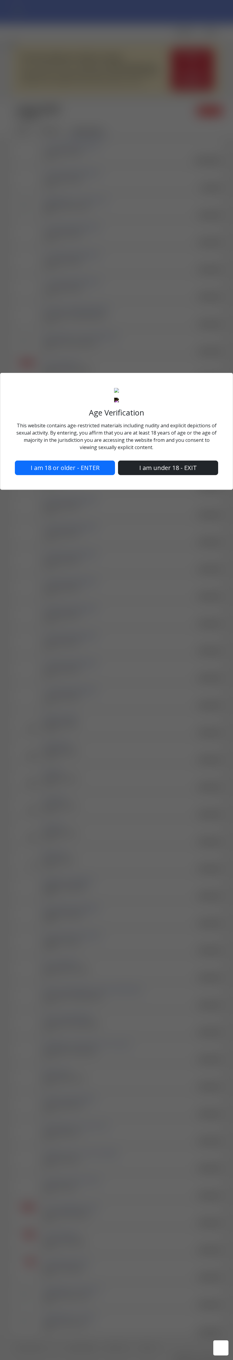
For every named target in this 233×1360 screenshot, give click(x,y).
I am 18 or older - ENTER (65, 468)
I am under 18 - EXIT (168, 468)
